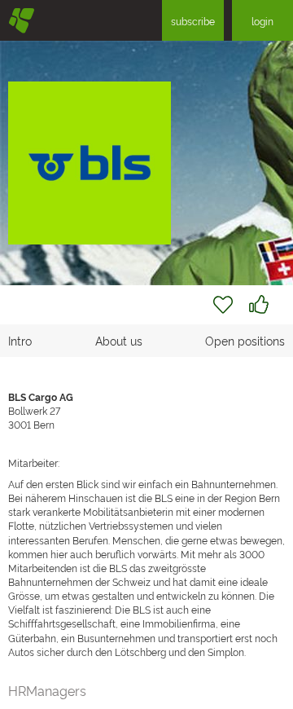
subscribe (193, 21)
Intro (20, 340)
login (262, 21)
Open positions (245, 340)
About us (118, 340)
